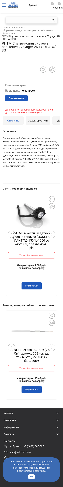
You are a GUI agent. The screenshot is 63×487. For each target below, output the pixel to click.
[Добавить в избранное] (43, 69)
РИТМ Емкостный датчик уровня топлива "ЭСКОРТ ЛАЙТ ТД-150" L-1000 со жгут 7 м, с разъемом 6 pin (31, 240)
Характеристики (38, 120)
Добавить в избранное (51, 199)
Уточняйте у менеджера (31, 255)
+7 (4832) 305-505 (34, 446)
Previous (11, 234)
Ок (31, 477)
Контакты (10, 441)
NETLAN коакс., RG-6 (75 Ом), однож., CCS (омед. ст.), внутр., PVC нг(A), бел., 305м (31, 355)
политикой (40, 471)
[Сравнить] (51, 206)
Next (51, 234)
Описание (13, 120)
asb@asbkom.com (20, 452)
